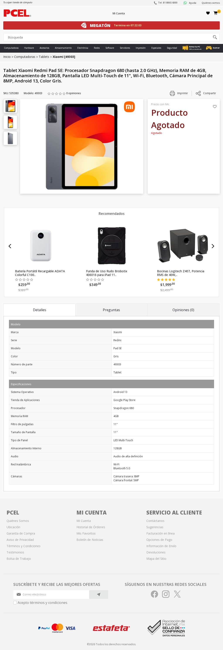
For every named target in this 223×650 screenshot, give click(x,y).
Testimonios (15, 552)
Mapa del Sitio (156, 558)
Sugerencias (154, 527)
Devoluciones (156, 552)
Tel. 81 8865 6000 (167, 2)
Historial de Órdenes (90, 527)
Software (109, 47)
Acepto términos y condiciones (42, 602)
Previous (9, 246)
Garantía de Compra (21, 533)
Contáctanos (155, 521)
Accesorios (44, 47)
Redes (97, 47)
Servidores (125, 47)
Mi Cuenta (119, 13)
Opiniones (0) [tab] (183, 309)
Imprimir (182, 93)
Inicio (7, 57)
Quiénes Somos (18, 521)
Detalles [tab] (39, 309)
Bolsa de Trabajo (19, 558)
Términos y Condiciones (24, 546)
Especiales (156, 47)
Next (213, 246)
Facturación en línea (160, 533)
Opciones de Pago (159, 540)
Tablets (44, 57)
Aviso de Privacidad (20, 540)
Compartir (209, 93)
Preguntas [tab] (111, 309)
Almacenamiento (63, 47)
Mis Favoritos (86, 533)
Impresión (141, 47)
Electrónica (82, 47)
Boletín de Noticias (89, 540)
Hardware (29, 47)
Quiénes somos (211, 2)
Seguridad (172, 47)
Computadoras (11, 47)
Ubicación (13, 527)
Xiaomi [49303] (64, 57)
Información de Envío (161, 546)
